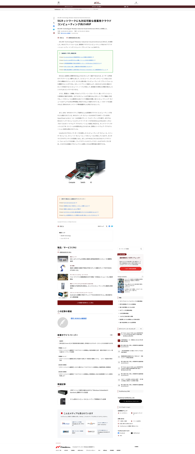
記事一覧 (126, 6)
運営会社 (105, 450)
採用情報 (112, 450)
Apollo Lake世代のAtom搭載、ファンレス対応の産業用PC (79, 60)
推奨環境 (118, 450)
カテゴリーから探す (96, 6)
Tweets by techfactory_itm (126, 398)
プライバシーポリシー (90, 450)
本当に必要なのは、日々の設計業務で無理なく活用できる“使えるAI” (133, 284)
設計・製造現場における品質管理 (128, 322)
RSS (99, 450)
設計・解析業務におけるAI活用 (127, 307)
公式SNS (66, 450)
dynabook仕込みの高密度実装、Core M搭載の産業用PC (78, 57)
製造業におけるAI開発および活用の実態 (130, 319)
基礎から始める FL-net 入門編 (71, 209)
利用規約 (136, 446)
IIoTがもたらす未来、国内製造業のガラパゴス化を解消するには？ (80, 212)
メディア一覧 (58, 450)
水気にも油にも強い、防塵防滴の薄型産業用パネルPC (77, 66)
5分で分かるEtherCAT (70, 202)
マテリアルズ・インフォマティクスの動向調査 (131, 301)
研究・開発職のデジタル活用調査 (128, 304)
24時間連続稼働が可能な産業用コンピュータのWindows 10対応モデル (82, 63)
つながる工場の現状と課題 (126, 316)
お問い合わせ (80, 450)
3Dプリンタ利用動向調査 (126, 310)
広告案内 (73, 450)
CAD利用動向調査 (124, 313)
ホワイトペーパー (69, 6)
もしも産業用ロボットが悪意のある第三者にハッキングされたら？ (81, 215)
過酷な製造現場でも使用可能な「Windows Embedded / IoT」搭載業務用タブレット (85, 69)
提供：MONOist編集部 (79, 318)
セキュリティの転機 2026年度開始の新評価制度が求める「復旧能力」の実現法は (133, 280)
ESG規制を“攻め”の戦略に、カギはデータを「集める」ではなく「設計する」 (133, 289)
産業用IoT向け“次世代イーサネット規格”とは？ (76, 206)
